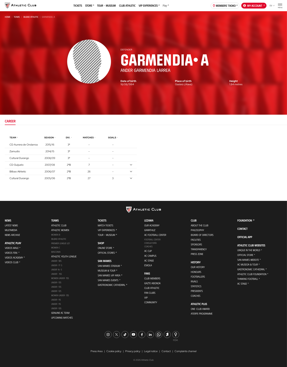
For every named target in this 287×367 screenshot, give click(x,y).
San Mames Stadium (109, 265)
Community (150, 302)
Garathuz (149, 230)
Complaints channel (185, 351)
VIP (146, 297)
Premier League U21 (60, 243)
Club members (152, 278)
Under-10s (56, 308)
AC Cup (148, 250)
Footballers (198, 276)
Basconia (55, 251)
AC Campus (150, 255)
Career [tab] (10, 121)
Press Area (97, 351)
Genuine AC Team (60, 312)
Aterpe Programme (201, 313)
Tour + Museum (106, 234)
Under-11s (56, 304)
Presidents (197, 290)
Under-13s (56, 282)
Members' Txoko (226, 5)
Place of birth (183, 81)
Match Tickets (105, 225)
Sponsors (196, 244)
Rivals (194, 281)
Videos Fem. (11, 252)
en (271, 5)
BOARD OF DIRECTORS (202, 234)
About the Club (199, 225)
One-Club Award (200, 308)
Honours (196, 271)
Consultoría (150, 243)
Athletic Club (58, 225)
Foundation (244, 220)
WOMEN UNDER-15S (60, 278)
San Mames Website (248, 259)
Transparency (199, 249)
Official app (244, 237)
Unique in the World (248, 250)
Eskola (148, 265)
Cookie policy (113, 351)
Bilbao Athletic (30, 16)
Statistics (196, 286)
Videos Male (11, 247)
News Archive (12, 234)
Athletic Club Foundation (251, 274)
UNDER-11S (56, 299)
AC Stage (149, 260)
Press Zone (197, 253)
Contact (242, 228)
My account (254, 5)
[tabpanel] (143, 158)
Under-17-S (56, 265)
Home (7, 16)
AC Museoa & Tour (247, 264)
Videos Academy (14, 257)
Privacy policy (132, 351)
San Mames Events (108, 280)
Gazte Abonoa (152, 283)
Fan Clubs (149, 292)
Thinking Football (247, 278)
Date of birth (128, 81)
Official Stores (106, 252)
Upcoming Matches (62, 317)
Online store (105, 247)
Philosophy (197, 230)
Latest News (11, 225)
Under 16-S (56, 269)
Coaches (148, 246)
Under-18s (56, 261)
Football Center (152, 239)
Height (233, 81)
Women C (55, 247)
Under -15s (56, 274)
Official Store (245, 254)
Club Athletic (151, 287)
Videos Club (11, 262)
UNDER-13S (56, 286)
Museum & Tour (106, 270)
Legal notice (151, 351)
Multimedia (11, 230)
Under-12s (56, 291)
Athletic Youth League (63, 256)
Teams (17, 16)
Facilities (196, 239)
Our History (198, 267)
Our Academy (151, 225)
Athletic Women (60, 230)
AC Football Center (155, 234)
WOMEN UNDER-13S (60, 295)
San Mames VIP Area (109, 275)
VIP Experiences (106, 230)
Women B (55, 234)
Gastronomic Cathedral (111, 284)
